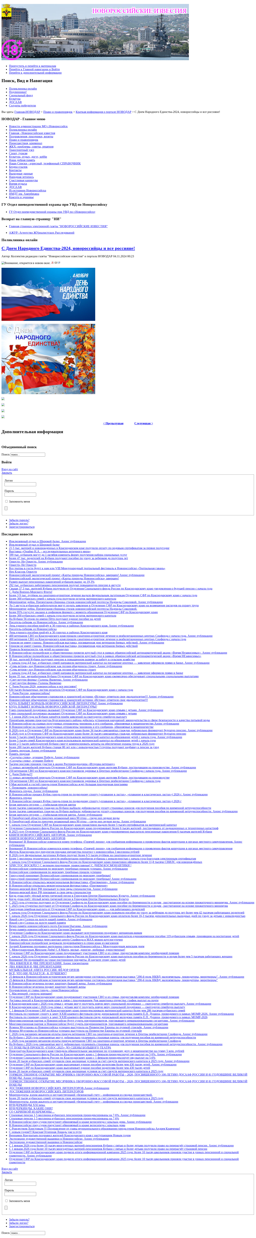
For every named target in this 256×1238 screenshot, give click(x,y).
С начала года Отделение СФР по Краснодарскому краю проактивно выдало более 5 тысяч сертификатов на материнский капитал (93, 824)
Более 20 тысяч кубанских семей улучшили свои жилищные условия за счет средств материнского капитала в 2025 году (86, 1071)
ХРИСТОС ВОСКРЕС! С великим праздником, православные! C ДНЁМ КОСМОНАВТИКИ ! (70, 865)
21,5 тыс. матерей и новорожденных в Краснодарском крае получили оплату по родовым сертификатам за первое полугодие (89, 548)
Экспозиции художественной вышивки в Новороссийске (45, 1142)
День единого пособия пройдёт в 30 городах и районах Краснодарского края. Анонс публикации (71, 625)
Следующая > (143, 423)
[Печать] (55, 263)
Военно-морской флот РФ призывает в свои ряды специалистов (50, 892)
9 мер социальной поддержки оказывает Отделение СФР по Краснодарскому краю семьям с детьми (73, 713)
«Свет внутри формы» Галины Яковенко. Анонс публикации (48, 679)
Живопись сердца (20, 797)
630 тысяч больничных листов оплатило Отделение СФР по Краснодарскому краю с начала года (71, 689)
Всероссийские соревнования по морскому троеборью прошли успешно (55, 872)
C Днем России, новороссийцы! (29, 693)
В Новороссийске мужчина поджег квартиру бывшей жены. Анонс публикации (60, 983)
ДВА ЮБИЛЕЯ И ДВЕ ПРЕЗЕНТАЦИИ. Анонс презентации (48, 963)
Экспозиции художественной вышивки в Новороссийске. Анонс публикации (59, 1138)
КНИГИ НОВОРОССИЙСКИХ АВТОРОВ (37, 838)
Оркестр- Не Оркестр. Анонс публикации (36, 561)
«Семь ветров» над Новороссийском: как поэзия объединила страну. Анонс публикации (65, 666)
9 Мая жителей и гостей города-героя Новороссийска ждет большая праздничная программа (68, 784)
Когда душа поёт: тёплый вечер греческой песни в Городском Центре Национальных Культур (69, 899)
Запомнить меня (19, 501)
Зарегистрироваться (21, 526)
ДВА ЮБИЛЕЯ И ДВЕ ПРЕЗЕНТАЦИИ (35, 966)
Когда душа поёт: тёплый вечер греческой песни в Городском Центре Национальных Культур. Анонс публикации (82, 895)
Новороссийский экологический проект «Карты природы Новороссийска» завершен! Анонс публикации (76, 575)
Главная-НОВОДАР (27, 111)
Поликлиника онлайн (23, 88)
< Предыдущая (113, 423)
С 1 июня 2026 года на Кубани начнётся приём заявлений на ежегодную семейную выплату (68, 716)
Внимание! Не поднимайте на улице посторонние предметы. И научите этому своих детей (67, 959)
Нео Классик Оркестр (23, 571)
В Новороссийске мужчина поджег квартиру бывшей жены (47, 986)
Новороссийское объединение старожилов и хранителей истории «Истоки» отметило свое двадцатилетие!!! (78, 700)
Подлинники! (18, 92)
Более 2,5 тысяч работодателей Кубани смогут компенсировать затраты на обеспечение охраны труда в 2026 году (82, 743)
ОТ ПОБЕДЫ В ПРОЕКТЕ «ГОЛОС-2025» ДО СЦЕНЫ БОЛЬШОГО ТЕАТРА (60, 1047)
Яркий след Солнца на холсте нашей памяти (37, 922)
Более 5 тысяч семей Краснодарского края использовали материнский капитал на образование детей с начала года (82, 740)
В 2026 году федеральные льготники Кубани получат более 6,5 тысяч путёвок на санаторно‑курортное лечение (80, 855)
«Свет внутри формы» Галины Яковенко (35, 683)
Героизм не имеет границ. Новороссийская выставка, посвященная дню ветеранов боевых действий (73, 646)
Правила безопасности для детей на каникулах (39, 649)
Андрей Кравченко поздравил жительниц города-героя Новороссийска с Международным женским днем (76, 946)
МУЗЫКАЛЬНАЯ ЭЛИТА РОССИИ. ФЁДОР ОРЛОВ (44, 970)
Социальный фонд (21, 95)
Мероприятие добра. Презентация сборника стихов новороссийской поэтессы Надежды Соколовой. (73, 608)
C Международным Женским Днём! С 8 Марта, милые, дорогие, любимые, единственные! (67, 949)
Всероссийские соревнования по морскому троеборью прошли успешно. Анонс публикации (68, 868)
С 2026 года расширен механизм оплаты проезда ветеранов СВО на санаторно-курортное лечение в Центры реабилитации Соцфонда (95, 1040)
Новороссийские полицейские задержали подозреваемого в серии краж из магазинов (64, 943)
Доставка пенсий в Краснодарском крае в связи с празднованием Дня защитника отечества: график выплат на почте (84, 1000)
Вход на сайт (9, 469)
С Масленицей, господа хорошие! (30, 993)
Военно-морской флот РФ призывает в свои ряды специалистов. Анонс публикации (63, 889)
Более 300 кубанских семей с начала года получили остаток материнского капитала (62, 598)
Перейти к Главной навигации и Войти (34, 69)
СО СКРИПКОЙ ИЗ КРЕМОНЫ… (32, 1111)
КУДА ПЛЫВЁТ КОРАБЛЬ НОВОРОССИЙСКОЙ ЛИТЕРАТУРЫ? (53, 706)
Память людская (19, 754)
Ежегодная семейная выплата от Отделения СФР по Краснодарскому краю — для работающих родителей (77, 909)
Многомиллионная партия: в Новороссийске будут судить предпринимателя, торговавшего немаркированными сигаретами (88, 1024)
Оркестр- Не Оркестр (22, 564)
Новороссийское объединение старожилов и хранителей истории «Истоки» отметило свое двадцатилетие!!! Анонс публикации (91, 696)
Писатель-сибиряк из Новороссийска (33, 629)
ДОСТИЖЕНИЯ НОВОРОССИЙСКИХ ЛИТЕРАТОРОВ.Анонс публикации (59, 1088)
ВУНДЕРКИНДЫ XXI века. (27, 1105)
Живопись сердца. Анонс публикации (33, 791)
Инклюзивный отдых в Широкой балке (34, 544)
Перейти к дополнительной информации (35, 72)
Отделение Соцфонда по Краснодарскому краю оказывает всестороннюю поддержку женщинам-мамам (75, 932)
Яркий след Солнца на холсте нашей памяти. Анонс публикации (50, 919)
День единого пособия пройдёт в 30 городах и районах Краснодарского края (58, 632)
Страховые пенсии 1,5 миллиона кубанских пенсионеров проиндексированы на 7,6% (64, 1118)
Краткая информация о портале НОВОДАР (103, 111)
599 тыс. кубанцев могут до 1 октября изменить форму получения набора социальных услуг (68, 554)
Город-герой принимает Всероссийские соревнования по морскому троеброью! (60, 875)
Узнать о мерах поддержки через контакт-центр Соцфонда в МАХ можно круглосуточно (66, 939)
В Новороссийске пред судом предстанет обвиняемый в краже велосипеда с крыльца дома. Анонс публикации (80, 1121)
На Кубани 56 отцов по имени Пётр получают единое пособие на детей (55, 619)
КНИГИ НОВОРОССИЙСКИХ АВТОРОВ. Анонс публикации (50, 835)
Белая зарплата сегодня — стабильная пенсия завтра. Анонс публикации (55, 814)
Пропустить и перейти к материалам (32, 66)
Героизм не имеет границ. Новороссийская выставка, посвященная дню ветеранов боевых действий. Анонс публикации (86, 642)
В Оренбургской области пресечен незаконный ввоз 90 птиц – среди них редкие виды (64, 818)
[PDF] (52, 263)
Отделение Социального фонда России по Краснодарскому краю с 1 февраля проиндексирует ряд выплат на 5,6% (82, 1057)
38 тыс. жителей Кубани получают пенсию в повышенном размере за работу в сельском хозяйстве (72, 659)
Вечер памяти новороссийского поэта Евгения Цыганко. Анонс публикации (58, 926)
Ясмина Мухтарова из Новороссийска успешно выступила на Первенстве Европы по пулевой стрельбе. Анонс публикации (88, 1027)
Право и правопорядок (58, 111)
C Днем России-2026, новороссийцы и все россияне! (43, 686)
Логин (8, 480)
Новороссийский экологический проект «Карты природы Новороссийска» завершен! (64, 578)
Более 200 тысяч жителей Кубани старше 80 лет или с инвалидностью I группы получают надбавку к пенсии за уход (84, 747)
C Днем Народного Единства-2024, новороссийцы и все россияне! (68, 248)
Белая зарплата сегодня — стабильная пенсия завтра (42, 804)
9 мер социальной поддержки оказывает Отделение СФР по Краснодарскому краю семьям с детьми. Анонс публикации (86, 710)
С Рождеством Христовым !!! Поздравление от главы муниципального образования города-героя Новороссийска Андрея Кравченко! (94, 1128)
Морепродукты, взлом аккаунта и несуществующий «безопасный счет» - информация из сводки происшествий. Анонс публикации (93, 1101)
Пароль (9, 490)
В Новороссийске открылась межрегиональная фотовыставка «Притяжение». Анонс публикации (71, 882)
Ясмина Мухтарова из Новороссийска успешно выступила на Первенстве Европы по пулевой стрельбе (75, 1030)
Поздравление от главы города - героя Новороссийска (43, 990)
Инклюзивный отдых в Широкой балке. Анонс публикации (47, 541)
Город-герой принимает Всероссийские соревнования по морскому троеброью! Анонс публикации (72, 878)
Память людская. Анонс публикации (32, 750)
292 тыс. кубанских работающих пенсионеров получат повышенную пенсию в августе (65, 585)
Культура (14, 98)
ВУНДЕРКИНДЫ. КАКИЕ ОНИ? (31, 1108)
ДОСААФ (15, 102)
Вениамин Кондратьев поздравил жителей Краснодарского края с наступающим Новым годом (70, 1135)
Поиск (5, 454)
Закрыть (6, 472)
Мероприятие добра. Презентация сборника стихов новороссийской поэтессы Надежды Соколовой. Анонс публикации (86, 602)
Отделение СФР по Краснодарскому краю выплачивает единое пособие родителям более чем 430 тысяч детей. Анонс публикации (93, 1064)
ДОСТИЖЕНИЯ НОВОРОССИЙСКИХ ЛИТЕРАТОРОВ (46, 1091)
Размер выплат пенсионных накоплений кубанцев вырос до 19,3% (51, 581)
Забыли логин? (18, 523)
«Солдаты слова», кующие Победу (31, 760)
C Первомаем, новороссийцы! (28, 787)
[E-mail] (58, 263)
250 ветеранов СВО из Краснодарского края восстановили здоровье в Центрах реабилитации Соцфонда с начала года (84, 781)
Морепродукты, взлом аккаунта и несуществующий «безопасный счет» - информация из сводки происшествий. (81, 1094)
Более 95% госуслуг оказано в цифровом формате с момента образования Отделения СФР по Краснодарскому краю (83, 612)
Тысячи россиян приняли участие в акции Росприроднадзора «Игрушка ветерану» (62, 764)
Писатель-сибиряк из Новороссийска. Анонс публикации (46, 622)
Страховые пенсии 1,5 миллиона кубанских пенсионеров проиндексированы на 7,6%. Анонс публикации (77, 1115)
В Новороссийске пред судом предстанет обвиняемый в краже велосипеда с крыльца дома (67, 1125)
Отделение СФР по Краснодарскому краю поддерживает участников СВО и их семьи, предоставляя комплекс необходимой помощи (94, 953)
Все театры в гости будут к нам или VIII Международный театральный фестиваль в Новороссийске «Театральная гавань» (87, 568)
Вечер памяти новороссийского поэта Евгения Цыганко (45, 929)
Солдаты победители (22, 105)
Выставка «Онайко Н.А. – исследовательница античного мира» (50, 551)
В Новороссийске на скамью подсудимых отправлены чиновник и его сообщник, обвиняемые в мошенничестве (81, 727)
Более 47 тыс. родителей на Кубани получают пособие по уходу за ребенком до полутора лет (68, 558)
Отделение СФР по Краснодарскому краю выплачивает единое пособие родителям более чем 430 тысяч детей (79, 1067)
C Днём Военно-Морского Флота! (30, 591)
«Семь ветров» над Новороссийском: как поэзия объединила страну (52, 669)
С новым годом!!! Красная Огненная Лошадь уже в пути (45, 1132)
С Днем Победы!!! (20, 774)
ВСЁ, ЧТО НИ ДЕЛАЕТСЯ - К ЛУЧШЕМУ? (38, 973)
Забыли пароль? (19, 520)
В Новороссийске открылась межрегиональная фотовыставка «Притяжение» (58, 885)
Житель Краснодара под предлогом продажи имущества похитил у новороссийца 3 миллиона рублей (74, 851)
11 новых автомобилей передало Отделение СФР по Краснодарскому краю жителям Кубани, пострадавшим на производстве (89, 777)
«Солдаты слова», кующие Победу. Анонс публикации (44, 757)
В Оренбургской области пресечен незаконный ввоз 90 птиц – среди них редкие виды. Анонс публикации (77, 821)
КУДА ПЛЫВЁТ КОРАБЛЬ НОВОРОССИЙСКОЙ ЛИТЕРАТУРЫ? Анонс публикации (66, 703)
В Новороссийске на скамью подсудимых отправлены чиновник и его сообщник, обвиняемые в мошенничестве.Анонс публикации (94, 723)
